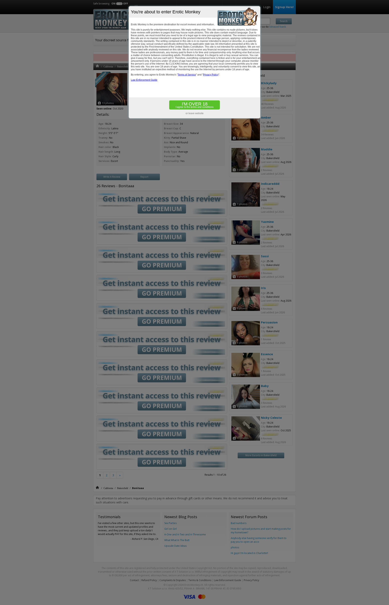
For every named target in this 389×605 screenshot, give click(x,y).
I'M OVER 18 (195, 104)
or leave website (195, 113)
